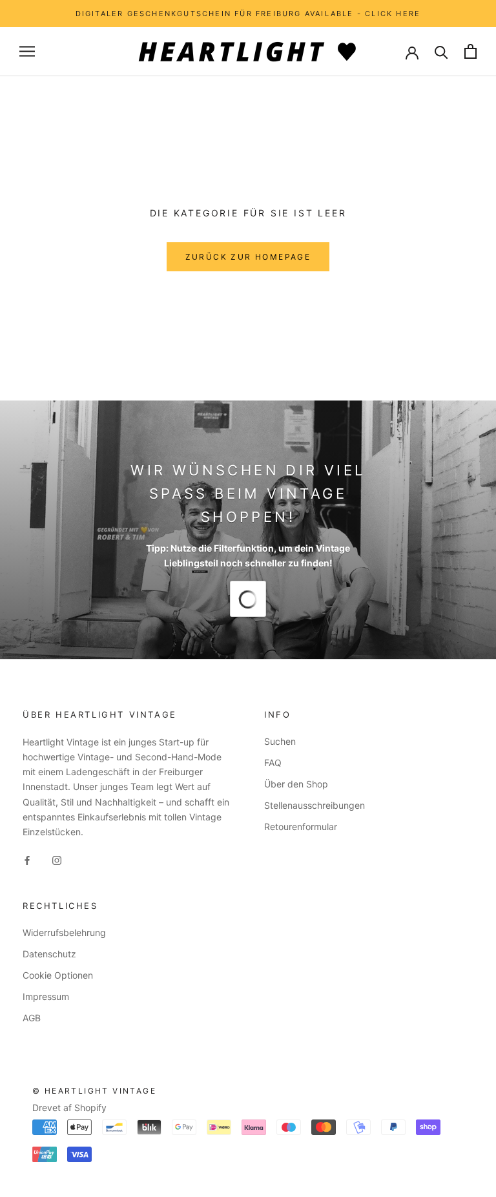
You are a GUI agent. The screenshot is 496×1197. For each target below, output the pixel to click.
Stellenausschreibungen (314, 805)
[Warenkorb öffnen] (470, 51)
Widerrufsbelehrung (64, 932)
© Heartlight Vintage (94, 1091)
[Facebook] (27, 859)
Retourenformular (300, 826)
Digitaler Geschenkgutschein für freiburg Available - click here (248, 13)
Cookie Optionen (58, 975)
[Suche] (441, 51)
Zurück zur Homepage (248, 257)
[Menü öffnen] (27, 51)
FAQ (273, 762)
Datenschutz (49, 953)
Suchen (280, 741)
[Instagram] (56, 859)
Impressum (46, 996)
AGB (32, 1017)
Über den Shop (296, 783)
